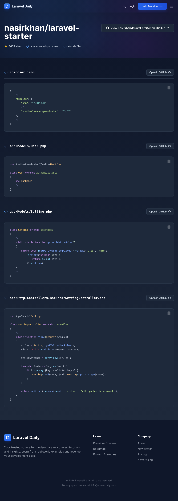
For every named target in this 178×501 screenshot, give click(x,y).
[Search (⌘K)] (124, 6)
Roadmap (99, 448)
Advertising (145, 460)
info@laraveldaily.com (103, 485)
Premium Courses (104, 443)
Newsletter (145, 448)
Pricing (142, 454)
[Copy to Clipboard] (169, 87)
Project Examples (104, 454)
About (142, 443)
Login (132, 6)
